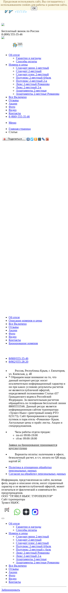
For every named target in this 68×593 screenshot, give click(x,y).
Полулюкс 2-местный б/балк (33, 77)
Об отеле (14, 54)
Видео (13, 110)
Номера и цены (18, 64)
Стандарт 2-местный (29, 71)
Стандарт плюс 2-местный (32, 74)
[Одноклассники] (36, 139)
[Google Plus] (47, 139)
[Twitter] (32, 139)
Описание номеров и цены (25, 320)
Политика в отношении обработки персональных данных (30, 469)
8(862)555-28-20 (18, 361)
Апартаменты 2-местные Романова (37, 93)
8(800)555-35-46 (18, 358)
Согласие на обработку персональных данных (37, 473)
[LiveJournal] (43, 139)
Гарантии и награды (28, 58)
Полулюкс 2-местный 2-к (31, 80)
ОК (34, 8)
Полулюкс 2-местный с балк (33, 549)
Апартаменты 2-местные (31, 90)
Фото (12, 106)
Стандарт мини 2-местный (32, 67)
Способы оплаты (26, 61)
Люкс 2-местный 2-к (28, 87)
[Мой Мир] (40, 139)
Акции (13, 103)
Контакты (15, 113)
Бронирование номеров (23, 343)
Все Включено (18, 97)
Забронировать (10, 589)
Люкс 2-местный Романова (33, 84)
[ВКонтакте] (28, 139)
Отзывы (14, 100)
